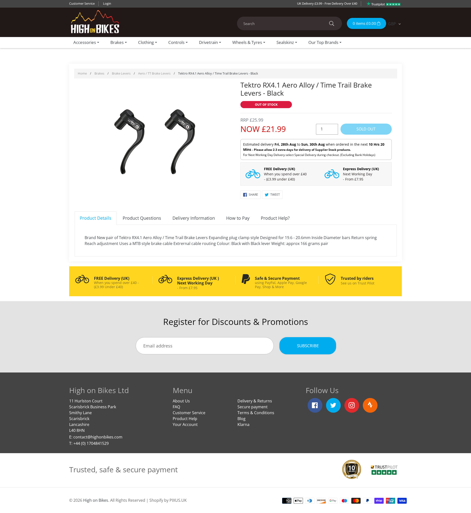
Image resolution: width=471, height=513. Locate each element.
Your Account (185, 424)
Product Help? (275, 218)
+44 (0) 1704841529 (91, 443)
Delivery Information (193, 218)
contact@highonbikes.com (97, 437)
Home (82, 73)
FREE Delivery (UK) (279, 169)
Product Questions (142, 218)
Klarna (243, 424)
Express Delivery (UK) (361, 169)
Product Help (185, 418)
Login (107, 3)
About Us (181, 401)
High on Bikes (95, 500)
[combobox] (289, 23)
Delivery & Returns (254, 401)
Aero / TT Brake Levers (154, 73)
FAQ (176, 407)
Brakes (99, 73)
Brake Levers (121, 73)
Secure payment (252, 407)
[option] (155, 142)
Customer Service (82, 3)
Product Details (95, 218)
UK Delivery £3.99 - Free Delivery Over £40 (327, 3)
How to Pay (237, 218)
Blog (241, 418)
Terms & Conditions (255, 412)
